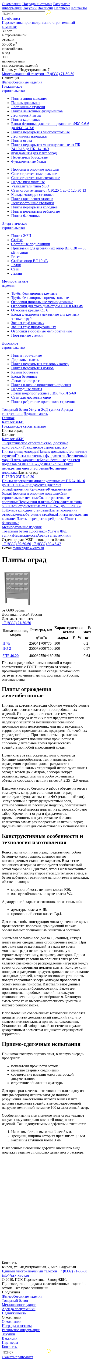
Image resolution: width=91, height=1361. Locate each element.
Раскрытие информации (21, 1330)
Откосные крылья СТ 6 (29, 310)
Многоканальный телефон (38, 74)
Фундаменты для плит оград (34, 153)
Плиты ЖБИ (21, 236)
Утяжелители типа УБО (30, 186)
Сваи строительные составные (35, 178)
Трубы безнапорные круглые (34, 293)
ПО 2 (14, 477)
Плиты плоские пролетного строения (41, 385)
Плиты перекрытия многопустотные (40, 132)
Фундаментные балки (28, 161)
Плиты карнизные (25, 119)
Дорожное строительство (13, 345)
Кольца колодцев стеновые (32, 195)
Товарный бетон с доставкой (25, 531)
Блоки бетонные (24, 376)
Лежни (16, 273)
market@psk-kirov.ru (28, 548)
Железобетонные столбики (32, 203)
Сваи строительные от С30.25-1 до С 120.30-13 (48, 190)
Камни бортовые (24, 372)
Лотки (16, 265)
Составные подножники (30, 244)
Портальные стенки (27, 335)
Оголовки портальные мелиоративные (42, 302)
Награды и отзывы (37, 4)
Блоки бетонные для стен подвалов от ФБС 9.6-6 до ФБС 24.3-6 (41, 462)
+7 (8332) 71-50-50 (16, 623)
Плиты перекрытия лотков (32, 368)
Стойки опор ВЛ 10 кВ (29, 261)
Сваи (15, 269)
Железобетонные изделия (22, 82)
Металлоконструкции (19, 1305)
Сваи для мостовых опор (31, 397)
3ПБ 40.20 (26, 477)
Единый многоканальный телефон (44, 1271)
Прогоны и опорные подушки (35, 169)
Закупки (30, 8)
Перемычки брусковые (29, 157)
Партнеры (62, 8)
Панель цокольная (25, 103)
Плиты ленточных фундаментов (37, 111)
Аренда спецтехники (54, 535)
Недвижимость (36, 414)
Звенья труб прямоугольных (33, 327)
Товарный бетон (15, 409)
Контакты (79, 8)
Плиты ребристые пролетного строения (43, 402)
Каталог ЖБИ (13, 422)
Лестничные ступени (28, 107)
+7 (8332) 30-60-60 (16, 544)
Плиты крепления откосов (32, 199)
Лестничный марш (26, 115)
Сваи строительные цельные (34, 174)
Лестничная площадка (29, 136)
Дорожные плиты (25, 360)
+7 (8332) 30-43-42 (46, 544)
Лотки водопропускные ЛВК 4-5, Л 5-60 (43, 393)
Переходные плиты (26, 389)
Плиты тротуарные (26, 355)
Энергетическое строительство (14, 225)
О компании (11, 4)
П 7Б (6, 477)
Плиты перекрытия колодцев (34, 207)
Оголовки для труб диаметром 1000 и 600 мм (47, 306)
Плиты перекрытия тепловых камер (40, 364)
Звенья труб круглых (27, 323)
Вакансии (45, 8)
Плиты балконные (25, 216)
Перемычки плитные (28, 182)
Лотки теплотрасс (25, 381)
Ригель (16, 257)
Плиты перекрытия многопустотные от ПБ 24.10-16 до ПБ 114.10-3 (45, 147)
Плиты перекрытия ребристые (35, 211)
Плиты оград (21, 140)
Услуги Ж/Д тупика (44, 409)
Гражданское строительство (13, 88)
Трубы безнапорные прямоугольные (40, 298)
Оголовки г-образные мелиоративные (41, 331)
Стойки (17, 240)
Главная (8, 418)
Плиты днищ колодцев (29, 98)
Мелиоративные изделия (22, 527)
